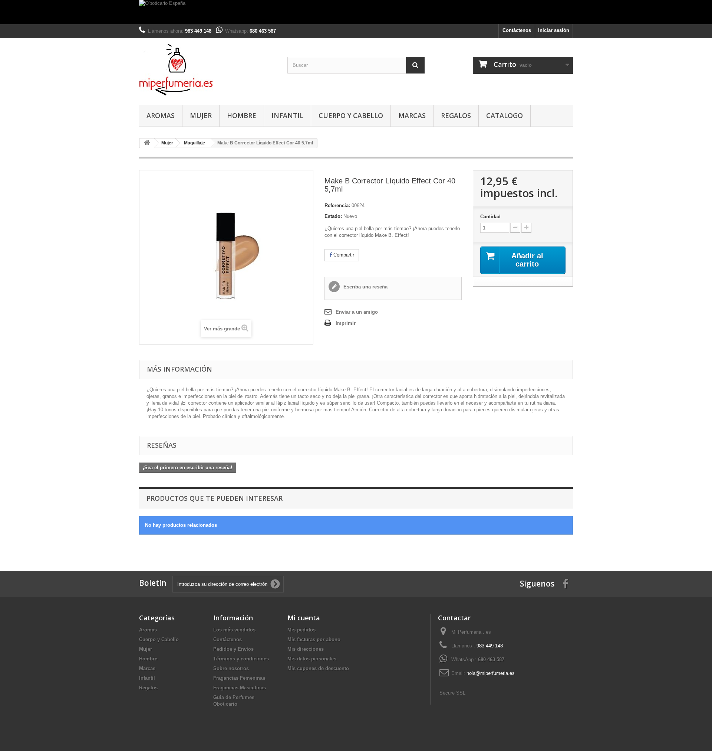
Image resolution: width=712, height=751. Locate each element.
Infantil (287, 115)
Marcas (412, 115)
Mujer (201, 115)
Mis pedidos (301, 630)
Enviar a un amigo (357, 312)
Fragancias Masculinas (239, 687)
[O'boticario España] (356, 12)
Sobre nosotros (231, 668)
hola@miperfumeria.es (491, 673)
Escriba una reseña (365, 287)
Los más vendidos (234, 630)
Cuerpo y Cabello (351, 115)
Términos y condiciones (241, 659)
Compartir (343, 255)
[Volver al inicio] (147, 143)
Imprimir (346, 323)
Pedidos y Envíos (233, 649)
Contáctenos (516, 30)
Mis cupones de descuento (318, 668)
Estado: (333, 216)
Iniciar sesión (553, 30)
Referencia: (337, 205)
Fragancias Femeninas (239, 678)
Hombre (241, 115)
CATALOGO (504, 115)
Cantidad (490, 216)
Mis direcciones (305, 649)
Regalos (456, 115)
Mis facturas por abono (313, 639)
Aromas (160, 115)
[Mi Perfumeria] (207, 70)
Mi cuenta (303, 617)
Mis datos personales (311, 659)
